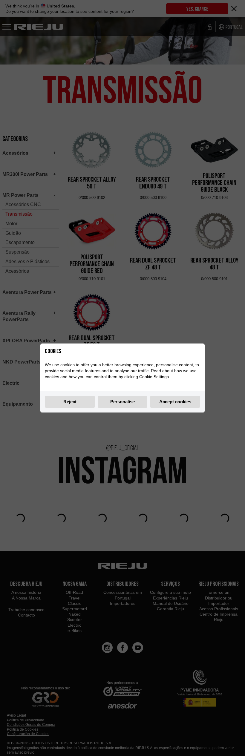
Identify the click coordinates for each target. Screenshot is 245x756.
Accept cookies (175, 401)
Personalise (122, 401)
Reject (69, 401)
